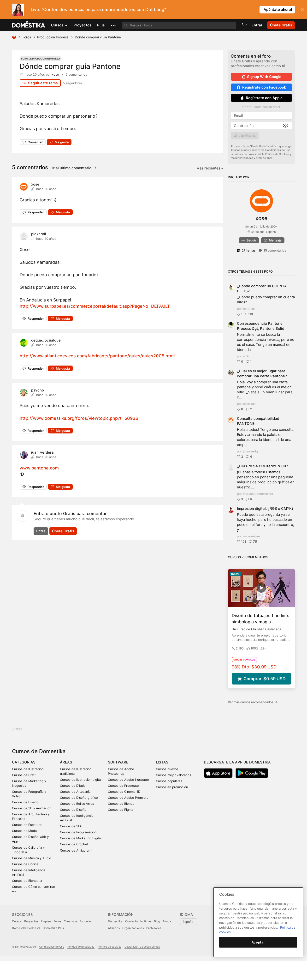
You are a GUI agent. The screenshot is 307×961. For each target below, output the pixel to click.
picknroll (38, 234)
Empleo (46, 921)
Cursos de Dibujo (73, 785)
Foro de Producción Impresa (40, 58)
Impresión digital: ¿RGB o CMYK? (265, 508)
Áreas (66, 762)
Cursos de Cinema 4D (124, 791)
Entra (41, 531)
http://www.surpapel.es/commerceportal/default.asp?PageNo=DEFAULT (95, 306)
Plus (101, 25)
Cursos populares (169, 781)
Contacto (131, 921)
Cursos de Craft (24, 775)
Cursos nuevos (167, 769)
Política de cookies (109, 946)
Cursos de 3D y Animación (31, 808)
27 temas (248, 250)
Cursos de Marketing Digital (80, 838)
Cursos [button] (57, 25)
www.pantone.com (39, 467)
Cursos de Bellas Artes (77, 803)
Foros (27, 37)
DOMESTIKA (28, 25)
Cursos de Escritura (26, 825)
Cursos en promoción (172, 787)
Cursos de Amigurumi (76, 850)
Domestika (115, 921)
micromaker (251, 536)
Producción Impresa (53, 37)
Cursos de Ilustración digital (80, 779)
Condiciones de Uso (277, 150)
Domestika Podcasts (26, 928)
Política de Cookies (277, 154)
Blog (157, 921)
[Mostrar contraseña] (285, 125)
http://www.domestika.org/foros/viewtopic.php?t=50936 (79, 418)
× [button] (302, 9)
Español (188, 922)
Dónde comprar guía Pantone (70, 66)
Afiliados (114, 928)
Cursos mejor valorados (173, 775)
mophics (249, 309)
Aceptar (258, 942)
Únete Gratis (63, 531)
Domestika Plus (53, 928)
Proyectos (82, 25)
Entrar (257, 25)
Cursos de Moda (24, 831)
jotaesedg (250, 451)
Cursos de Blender (122, 803)
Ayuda (167, 921)
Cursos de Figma (120, 809)
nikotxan (249, 404)
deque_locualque (46, 340)
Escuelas (86, 921)
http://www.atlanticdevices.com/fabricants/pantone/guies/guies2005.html (97, 355)
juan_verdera (42, 452)
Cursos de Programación (78, 832)
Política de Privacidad (247, 154)
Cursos (17, 921)
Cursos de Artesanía (75, 791)
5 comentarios (76, 74)
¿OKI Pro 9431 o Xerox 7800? (262, 466)
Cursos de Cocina (25, 864)
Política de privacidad (80, 946)
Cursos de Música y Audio (31, 858)
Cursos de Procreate (123, 785)
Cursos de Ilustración (28, 769)
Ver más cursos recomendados (253, 702)
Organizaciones (133, 928)
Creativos (70, 921)
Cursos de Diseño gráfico (79, 797)
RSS (18, 729)
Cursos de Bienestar (27, 881)
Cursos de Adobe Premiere (128, 797)
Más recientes (208, 168)
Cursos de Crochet (74, 844)
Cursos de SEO (71, 826)
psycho (37, 390)
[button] (113, 25)
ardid (246, 356)
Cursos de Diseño (25, 802)
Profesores (153, 928)
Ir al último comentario (72, 168)
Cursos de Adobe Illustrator (128, 779)
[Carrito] (244, 25)
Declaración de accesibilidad (142, 946)
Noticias (145, 921)
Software (118, 762)
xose (55, 74)
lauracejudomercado (258, 494)
